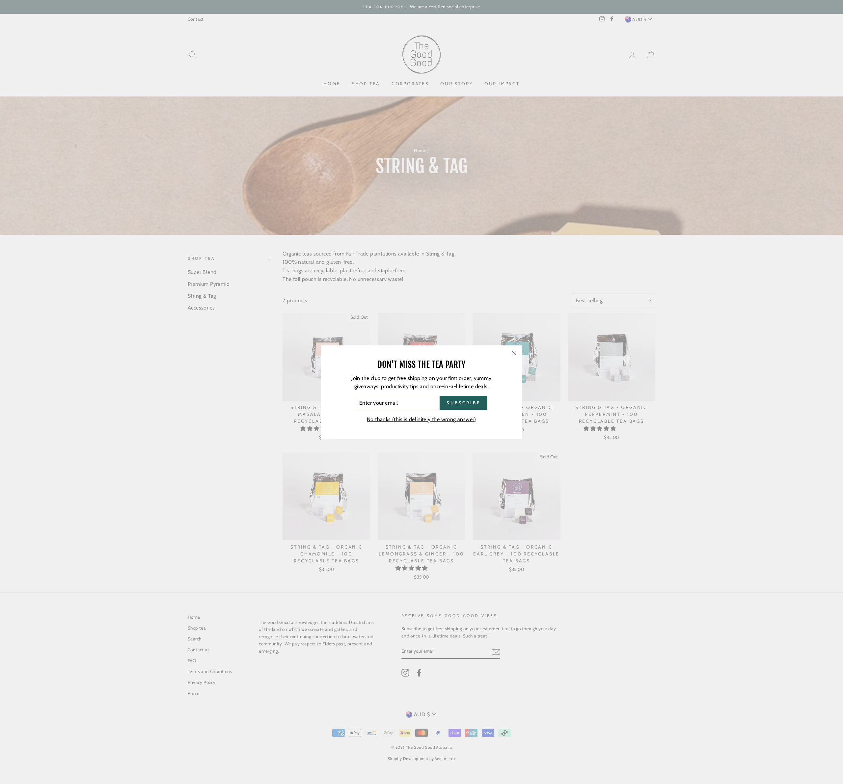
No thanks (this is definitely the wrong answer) (421, 419)
